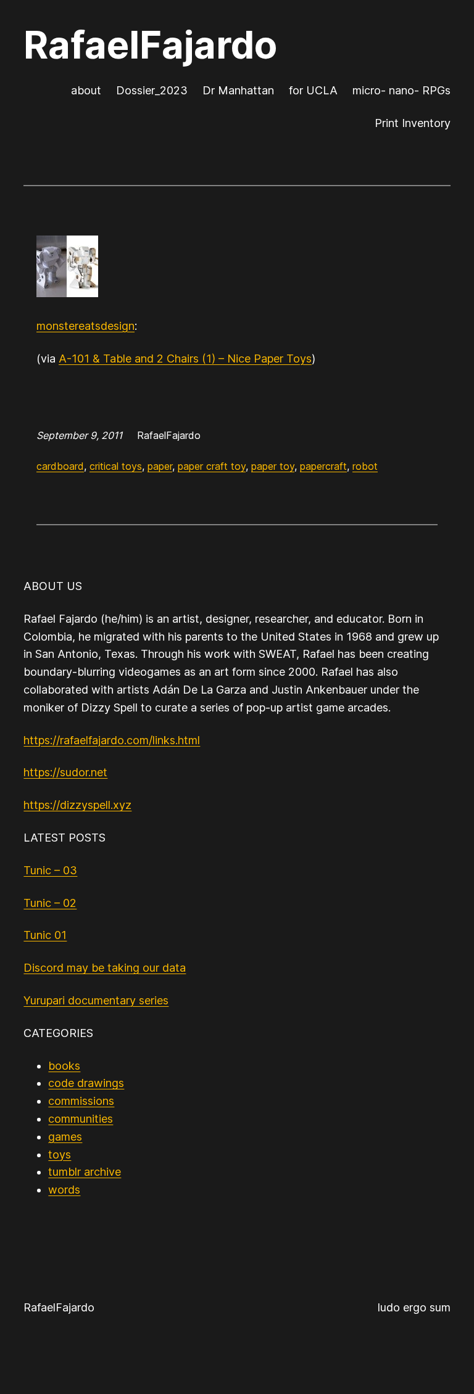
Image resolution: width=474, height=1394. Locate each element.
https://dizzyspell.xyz (77, 804)
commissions (81, 1100)
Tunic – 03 (50, 870)
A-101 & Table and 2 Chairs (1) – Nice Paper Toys (185, 358)
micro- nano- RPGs (401, 90)
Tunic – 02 (50, 902)
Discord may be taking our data (104, 967)
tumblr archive (84, 1171)
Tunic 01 (45, 935)
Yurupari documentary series (95, 1000)
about (86, 90)
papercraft (323, 466)
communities (80, 1118)
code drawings (86, 1082)
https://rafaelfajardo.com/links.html (111, 740)
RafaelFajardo (150, 45)
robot (365, 466)
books (64, 1065)
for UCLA (313, 90)
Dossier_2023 (152, 90)
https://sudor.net (65, 772)
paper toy (272, 466)
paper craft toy (212, 466)
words (64, 1189)
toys (59, 1154)
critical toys (115, 466)
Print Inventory (413, 123)
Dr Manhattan (238, 90)
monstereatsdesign (85, 325)
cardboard (60, 466)
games (65, 1136)
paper (160, 466)
